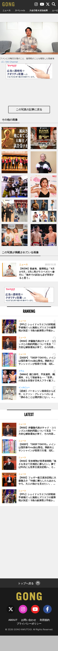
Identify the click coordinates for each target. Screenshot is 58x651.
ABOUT (12, 619)
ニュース (7, 10)
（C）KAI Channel (9, 62)
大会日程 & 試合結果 (38, 10)
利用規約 (45, 619)
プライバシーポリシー (29, 623)
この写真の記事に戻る (29, 109)
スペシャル (20, 10)
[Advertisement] (29, 542)
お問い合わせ (28, 619)
